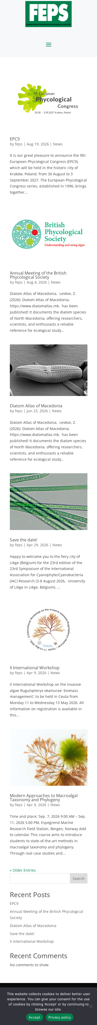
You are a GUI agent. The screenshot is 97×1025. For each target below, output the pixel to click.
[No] (90, 1006)
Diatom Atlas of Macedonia (36, 406)
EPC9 (15, 139)
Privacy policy (59, 1017)
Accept (35, 1017)
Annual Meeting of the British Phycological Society (38, 275)
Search (79, 878)
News (58, 144)
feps (19, 144)
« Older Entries (23, 870)
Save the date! (23, 540)
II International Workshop (34, 668)
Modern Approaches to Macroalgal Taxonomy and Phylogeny (44, 798)
